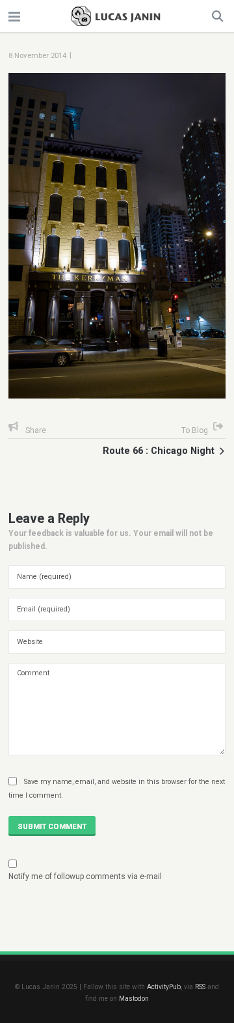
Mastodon (134, 998)
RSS (200, 986)
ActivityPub (164, 986)
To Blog (194, 430)
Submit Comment (52, 826)
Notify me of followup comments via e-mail (85, 876)
